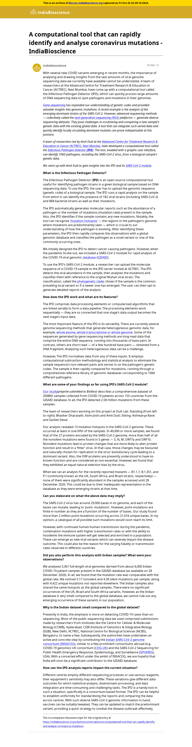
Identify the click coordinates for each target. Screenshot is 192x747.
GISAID (102, 257)
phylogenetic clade (90, 281)
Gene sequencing (54, 105)
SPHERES (146, 652)
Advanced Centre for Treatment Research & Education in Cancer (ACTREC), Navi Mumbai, (100, 144)
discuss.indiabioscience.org (85, 3)
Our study (50, 391)
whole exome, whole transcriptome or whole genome (94, 332)
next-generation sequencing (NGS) (96, 118)
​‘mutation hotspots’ (84, 221)
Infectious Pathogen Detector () (70, 150)
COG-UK (101, 648)
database (89, 257)
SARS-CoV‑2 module (138, 166)
